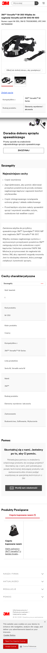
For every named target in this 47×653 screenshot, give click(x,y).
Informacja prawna (20, 610)
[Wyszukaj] (37, 3)
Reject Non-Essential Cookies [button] (15, 641)
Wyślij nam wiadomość (26, 488)
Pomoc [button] (7, 597)
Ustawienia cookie (19, 614)
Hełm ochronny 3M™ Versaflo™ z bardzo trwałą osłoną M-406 (13, 551)
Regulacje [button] (9, 589)
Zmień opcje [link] (7, 93)
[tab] (22, 515)
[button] (28, 646)
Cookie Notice (9, 635)
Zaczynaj (23, 151)
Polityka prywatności (20, 612)
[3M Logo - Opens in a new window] (5, 3)
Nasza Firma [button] (11, 574)
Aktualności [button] (11, 582)
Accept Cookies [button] (10, 646)
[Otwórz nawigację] (43, 3)
